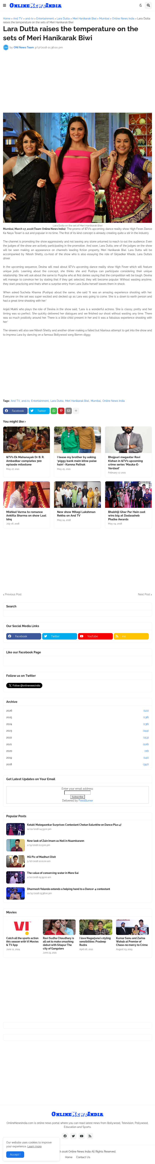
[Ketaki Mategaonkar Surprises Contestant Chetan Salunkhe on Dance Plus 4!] (15, 829)
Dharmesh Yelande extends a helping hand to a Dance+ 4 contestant (68, 889)
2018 (77, 764)
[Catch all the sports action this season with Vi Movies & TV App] (22, 927)
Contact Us (83, 1157)
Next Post (144, 594)
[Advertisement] (77, 81)
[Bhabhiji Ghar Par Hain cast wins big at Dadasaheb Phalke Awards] (128, 494)
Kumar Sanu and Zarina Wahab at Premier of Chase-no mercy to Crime (132, 941)
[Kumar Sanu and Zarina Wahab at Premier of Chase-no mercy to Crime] (132, 927)
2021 (77, 744)
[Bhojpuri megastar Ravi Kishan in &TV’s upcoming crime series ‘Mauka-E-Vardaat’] (128, 440)
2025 (77, 717)
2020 (77, 750)
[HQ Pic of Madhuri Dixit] (15, 861)
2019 (77, 757)
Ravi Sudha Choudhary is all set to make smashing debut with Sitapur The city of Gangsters (58, 943)
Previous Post (13, 594)
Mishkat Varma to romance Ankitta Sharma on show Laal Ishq (26, 515)
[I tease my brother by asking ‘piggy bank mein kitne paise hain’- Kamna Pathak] (77, 440)
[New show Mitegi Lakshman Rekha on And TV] (77, 494)
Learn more (34, 1146)
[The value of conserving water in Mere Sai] (15, 877)
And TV (15, 400)
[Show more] (76, 411)
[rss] (90, 1136)
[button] (4, 5)
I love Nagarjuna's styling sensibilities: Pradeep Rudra (95, 941)
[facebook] (65, 1136)
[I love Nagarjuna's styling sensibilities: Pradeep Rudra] (95, 927)
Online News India (113, 400)
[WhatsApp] (54, 411)
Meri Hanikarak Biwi (77, 400)
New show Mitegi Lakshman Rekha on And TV (76, 513)
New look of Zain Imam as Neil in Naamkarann (55, 840)
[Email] (68, 411)
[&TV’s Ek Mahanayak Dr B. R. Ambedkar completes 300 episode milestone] (26, 440)
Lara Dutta (57, 400)
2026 (77, 710)
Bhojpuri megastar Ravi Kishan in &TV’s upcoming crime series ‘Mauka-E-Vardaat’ (125, 462)
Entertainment (40, 400)
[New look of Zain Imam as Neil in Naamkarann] (15, 845)
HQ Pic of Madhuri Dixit (41, 856)
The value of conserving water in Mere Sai (53, 872)
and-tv (25, 400)
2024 (77, 724)
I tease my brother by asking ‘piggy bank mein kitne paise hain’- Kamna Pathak (77, 460)
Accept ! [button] (15, 1154)
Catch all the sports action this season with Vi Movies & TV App (22, 941)
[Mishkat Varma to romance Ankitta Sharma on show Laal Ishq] (26, 494)
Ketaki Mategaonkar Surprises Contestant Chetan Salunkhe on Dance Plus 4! (74, 824)
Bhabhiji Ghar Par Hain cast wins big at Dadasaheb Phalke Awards (126, 515)
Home (68, 1157)
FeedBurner (86, 800)
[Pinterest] (61, 411)
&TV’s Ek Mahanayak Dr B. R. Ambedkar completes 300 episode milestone (25, 460)
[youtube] (81, 1136)
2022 (77, 737)
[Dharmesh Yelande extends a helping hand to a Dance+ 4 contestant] (15, 893)
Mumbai (96, 400)
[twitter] (73, 1136)
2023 (77, 730)
